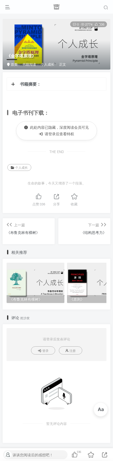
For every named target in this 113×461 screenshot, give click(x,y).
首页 (14, 64)
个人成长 (47, 64)
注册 (72, 350)
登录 (45, 350)
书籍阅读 (29, 64)
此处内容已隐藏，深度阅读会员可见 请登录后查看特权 (58, 130)
